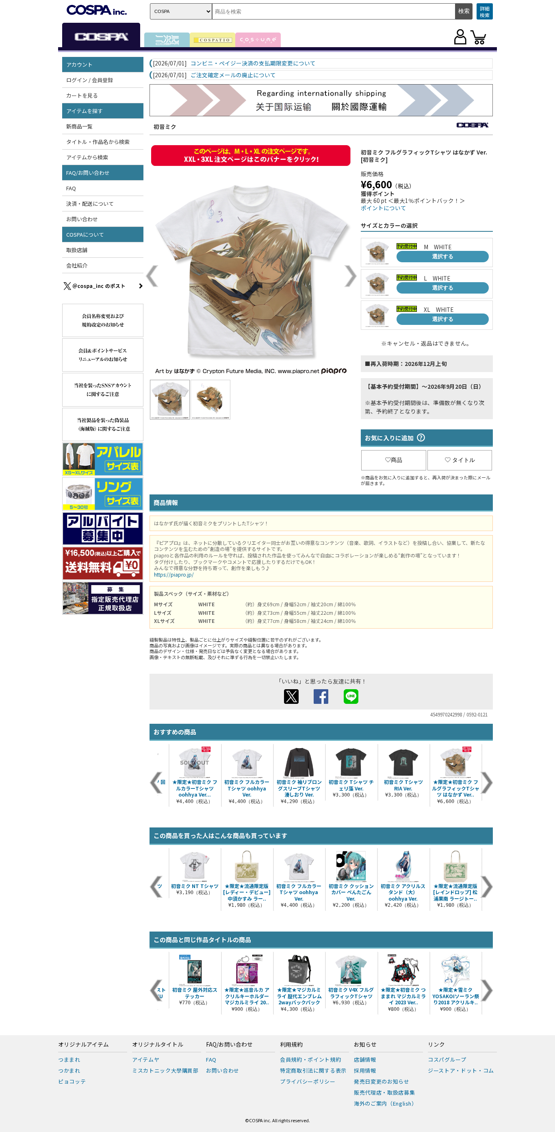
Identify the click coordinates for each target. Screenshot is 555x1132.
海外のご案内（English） (385, 1103)
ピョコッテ (72, 1081)
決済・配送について (90, 203)
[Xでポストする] (291, 701)
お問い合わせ (82, 219)
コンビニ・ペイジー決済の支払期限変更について (253, 63)
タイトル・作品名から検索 (98, 142)
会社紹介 (76, 265)
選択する (442, 256)
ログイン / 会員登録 (89, 80)
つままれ (69, 1059)
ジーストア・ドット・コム (461, 1070)
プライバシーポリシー (308, 1081)
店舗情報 (365, 1059)
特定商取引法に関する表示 (313, 1070)
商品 (396, 460)
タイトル (463, 460)
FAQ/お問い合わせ (229, 1044)
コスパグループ (447, 1059)
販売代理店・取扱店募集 (384, 1092)
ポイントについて (383, 208)
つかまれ (69, 1070)
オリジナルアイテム (83, 1044)
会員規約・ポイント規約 (310, 1059)
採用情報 (365, 1070)
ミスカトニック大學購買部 (165, 1070)
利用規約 (291, 1044)
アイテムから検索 (87, 157)
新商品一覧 (79, 126)
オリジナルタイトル (157, 1044)
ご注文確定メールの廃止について (233, 75)
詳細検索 (485, 11)
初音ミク (165, 126)
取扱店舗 (76, 250)
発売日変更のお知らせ (382, 1081)
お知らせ (365, 1044)
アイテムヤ (145, 1059)
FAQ (71, 188)
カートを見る (82, 95)
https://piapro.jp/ (174, 574)
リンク (436, 1044)
